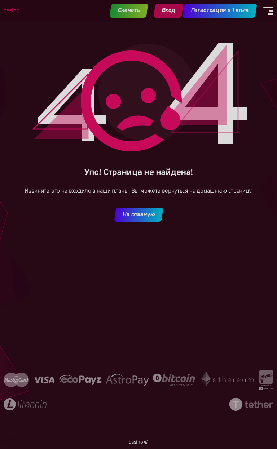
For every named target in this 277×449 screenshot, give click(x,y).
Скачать (129, 10)
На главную (138, 214)
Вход (168, 10)
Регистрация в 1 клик (219, 10)
